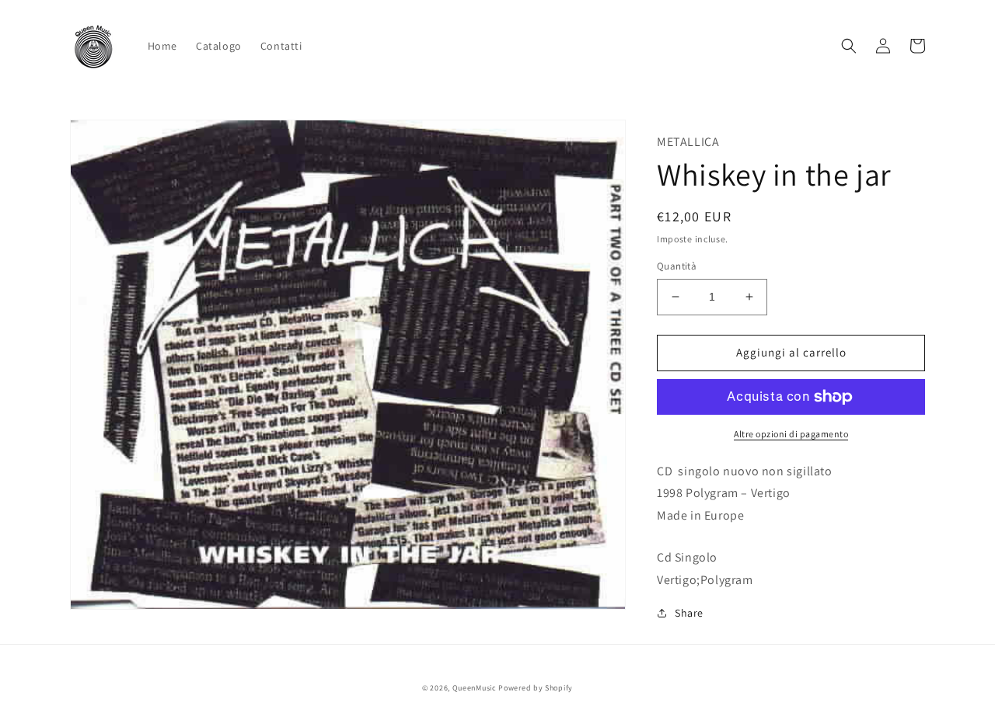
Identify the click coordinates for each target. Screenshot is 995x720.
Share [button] (689, 613)
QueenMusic (474, 688)
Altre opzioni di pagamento (791, 434)
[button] (849, 46)
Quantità (676, 266)
